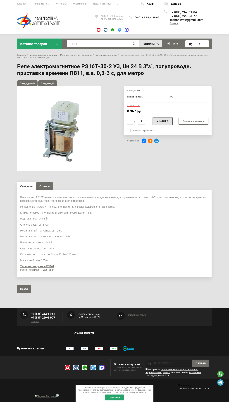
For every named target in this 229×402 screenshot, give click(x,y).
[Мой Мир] (156, 141)
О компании (80, 3)
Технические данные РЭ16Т (37, 266)
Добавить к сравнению (143, 130)
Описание (26, 186)
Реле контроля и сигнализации (76, 55)
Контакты (61, 3)
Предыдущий (27, 83)
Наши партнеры (102, 3)
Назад (24, 289)
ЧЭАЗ (170, 97)
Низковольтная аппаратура (43, 55)
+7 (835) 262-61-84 (183, 12)
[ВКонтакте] (144, 141)
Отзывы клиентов (84, 332)
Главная (21, 3)
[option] (59, 128)
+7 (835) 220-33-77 (183, 16)
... (118, 3)
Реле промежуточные (106, 55)
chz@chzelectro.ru (137, 315)
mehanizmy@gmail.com (186, 20)
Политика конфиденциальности (193, 388)
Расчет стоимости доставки (37, 269)
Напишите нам (41, 3)
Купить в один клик (193, 121)
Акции (150, 3)
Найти (134, 43)
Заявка (174, 23)
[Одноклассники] (150, 141)
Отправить (200, 363)
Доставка (176, 3)
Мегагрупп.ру (185, 385)
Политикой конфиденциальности (130, 392)
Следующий (47, 83)
